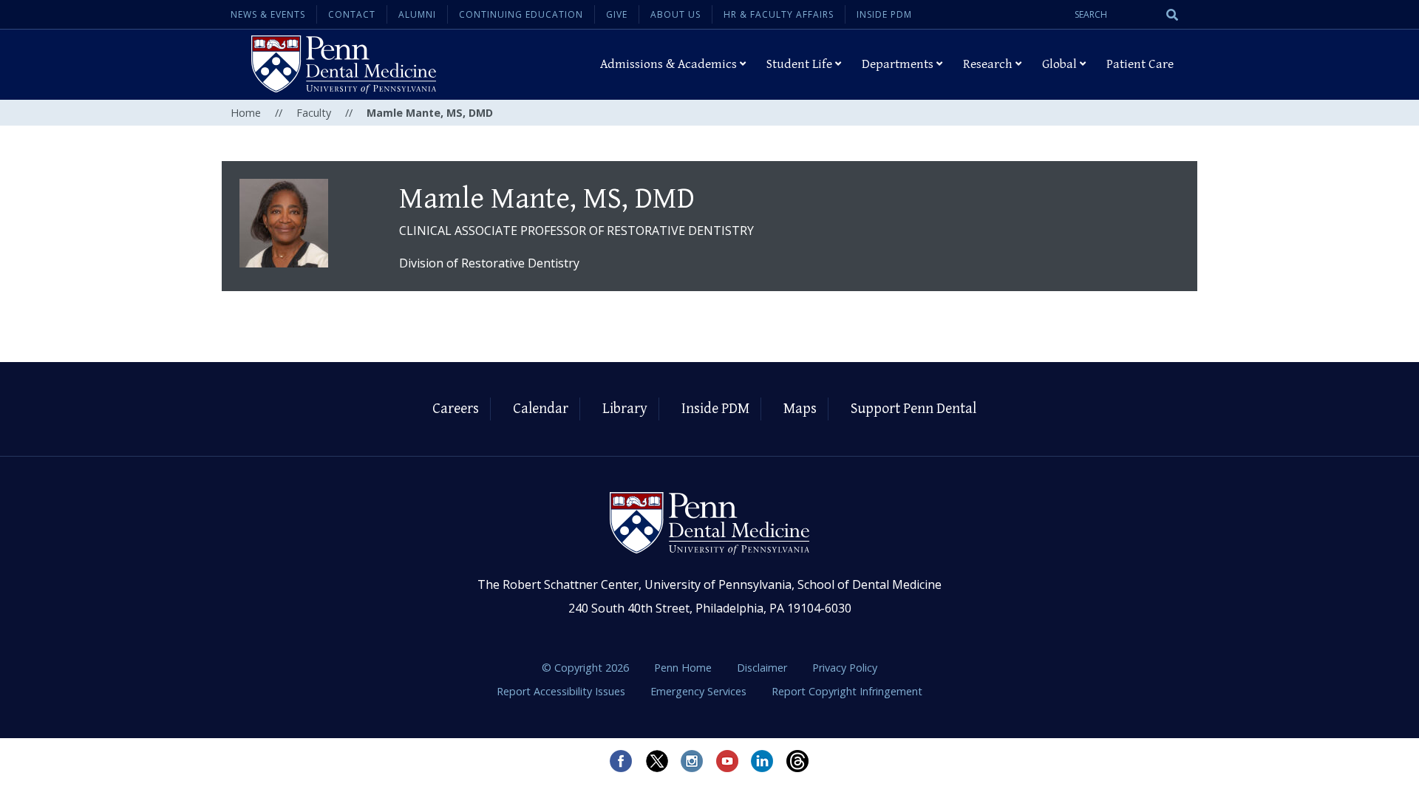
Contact (351, 14)
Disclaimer (763, 668)
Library (624, 408)
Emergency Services (699, 691)
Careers (455, 408)
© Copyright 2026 (585, 668)
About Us (675, 14)
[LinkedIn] (763, 761)
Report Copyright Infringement (847, 691)
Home (246, 113)
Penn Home (684, 668)
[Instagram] (692, 761)
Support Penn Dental (913, 408)
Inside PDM (884, 14)
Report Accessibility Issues (562, 691)
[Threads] (798, 761)
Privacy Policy (844, 668)
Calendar (540, 408)
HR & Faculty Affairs (779, 14)
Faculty (313, 113)
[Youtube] (727, 761)
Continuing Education (521, 14)
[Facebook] (621, 761)
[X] (656, 761)
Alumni (417, 14)
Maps (800, 408)
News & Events (268, 14)
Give (616, 14)
